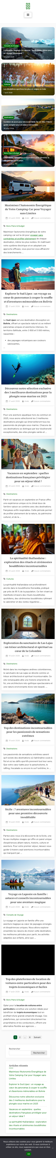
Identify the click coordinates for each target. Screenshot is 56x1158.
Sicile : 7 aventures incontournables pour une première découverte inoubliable (28, 813)
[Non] (52, 1148)
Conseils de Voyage (11, 46)
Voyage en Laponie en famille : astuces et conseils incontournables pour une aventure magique (28, 898)
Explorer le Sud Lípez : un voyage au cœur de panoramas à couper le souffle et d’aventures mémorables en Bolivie (28, 297)
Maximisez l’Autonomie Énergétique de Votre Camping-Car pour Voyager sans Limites (28, 209)
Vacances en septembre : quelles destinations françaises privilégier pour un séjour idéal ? (28, 477)
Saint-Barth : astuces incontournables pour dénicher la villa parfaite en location (26, 159)
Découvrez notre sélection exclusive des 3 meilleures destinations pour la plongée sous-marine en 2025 (28, 392)
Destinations (8, 117)
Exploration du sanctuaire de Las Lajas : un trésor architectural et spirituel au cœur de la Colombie (28, 647)
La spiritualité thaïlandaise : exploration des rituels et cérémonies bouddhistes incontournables (28, 562)
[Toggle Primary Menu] (28, 15)
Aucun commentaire (42, 218)
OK (28, 1154)
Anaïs (27, 218)
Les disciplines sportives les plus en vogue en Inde (25, 89)
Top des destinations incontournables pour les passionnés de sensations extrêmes (28, 732)
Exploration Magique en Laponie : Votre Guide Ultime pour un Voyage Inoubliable (28, 51)
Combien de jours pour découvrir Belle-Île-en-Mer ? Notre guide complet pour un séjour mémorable (28, 123)
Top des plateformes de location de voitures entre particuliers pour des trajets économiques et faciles (28, 983)
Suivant (37, 1037)
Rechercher (14, 1048)
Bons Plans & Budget (11, 153)
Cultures (7, 84)
